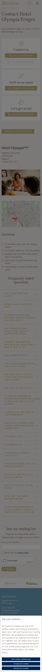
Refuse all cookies (21, 668)
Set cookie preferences (21, 659)
